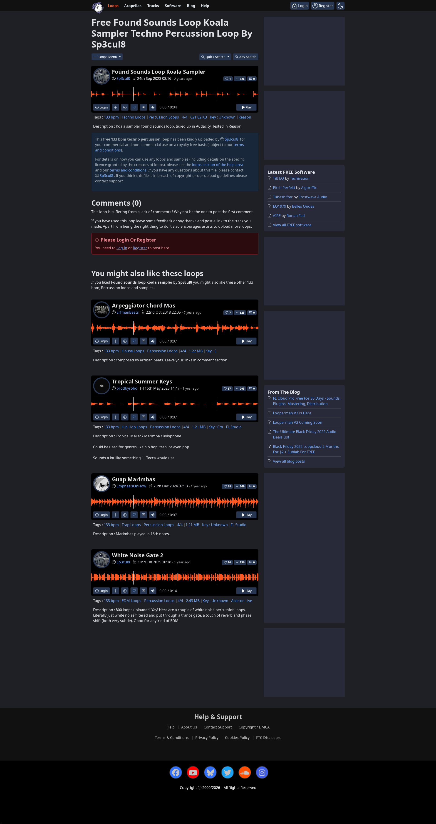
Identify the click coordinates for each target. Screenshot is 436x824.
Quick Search (216, 57)
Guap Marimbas (133, 479)
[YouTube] (193, 772)
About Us (189, 727)
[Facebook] (175, 772)
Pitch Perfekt (284, 187)
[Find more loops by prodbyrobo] (115, 417)
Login (103, 107)
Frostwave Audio (313, 196)
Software (173, 5)
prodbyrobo (126, 388)
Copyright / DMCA (254, 727)
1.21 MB (199, 426)
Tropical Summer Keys (142, 381)
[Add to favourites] (134, 107)
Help (205, 5)
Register (140, 247)
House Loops (133, 350)
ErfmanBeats (127, 312)
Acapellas (132, 5)
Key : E (211, 350)
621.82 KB (198, 117)
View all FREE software (292, 224)
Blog (191, 5)
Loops (113, 5)
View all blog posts (289, 461)
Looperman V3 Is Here (292, 413)
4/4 (184, 117)
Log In (121, 247)
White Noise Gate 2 (137, 555)
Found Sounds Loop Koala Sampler (159, 71)
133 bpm (111, 117)
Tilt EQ (278, 178)
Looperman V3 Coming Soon (297, 422)
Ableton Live (241, 600)
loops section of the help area (217, 164)
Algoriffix (309, 187)
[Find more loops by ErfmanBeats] (115, 341)
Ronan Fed (296, 215)
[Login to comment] (143, 107)
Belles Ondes (303, 206)
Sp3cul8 (123, 78)
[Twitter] (227, 772)
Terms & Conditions (172, 737)
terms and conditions (128, 170)
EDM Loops (131, 600)
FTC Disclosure (268, 737)
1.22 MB (196, 350)
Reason (244, 117)
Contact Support (218, 727)
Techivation (300, 178)
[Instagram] (262, 772)
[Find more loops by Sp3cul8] (115, 107)
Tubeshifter (283, 196)
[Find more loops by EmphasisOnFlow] (115, 514)
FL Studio (234, 426)
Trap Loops (131, 524)
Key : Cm (215, 426)
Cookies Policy (237, 737)
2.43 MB (193, 600)
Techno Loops (134, 117)
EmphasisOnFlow (131, 486)
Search (247, 57)
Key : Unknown (222, 117)
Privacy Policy (206, 737)
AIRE (277, 215)
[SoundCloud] (244, 772)
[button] (340, 6)
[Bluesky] (210, 772)
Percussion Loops (164, 117)
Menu (108, 57)
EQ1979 (279, 206)
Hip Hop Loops (134, 426)
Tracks (153, 5)
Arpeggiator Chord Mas (143, 305)
